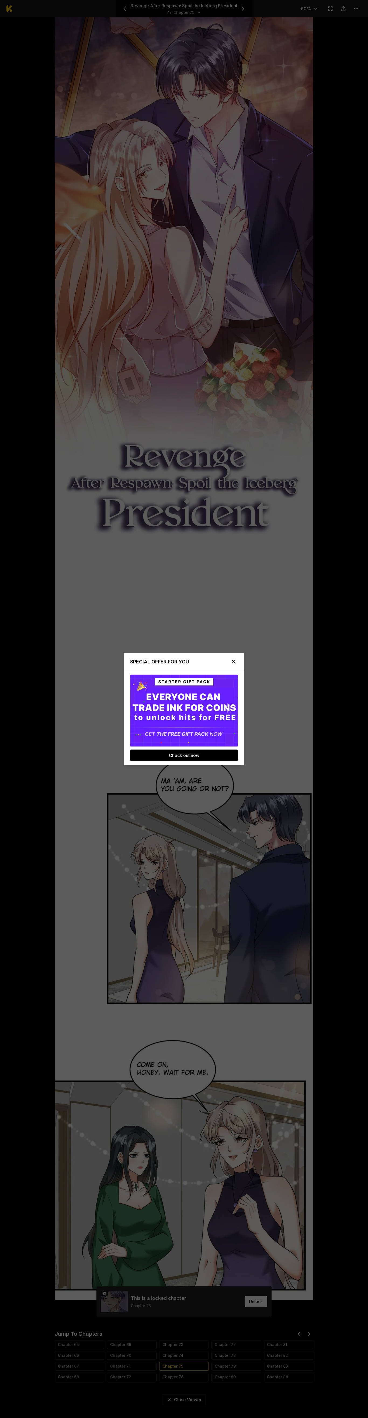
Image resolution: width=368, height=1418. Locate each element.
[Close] (233, 661)
